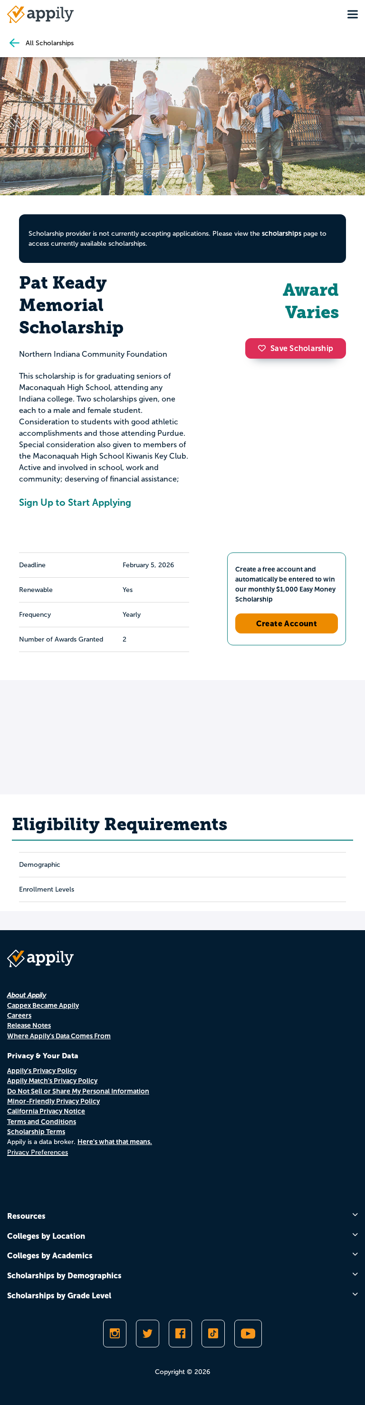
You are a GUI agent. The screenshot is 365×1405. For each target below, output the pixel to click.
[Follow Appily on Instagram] (114, 1333)
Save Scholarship (301, 348)
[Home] (40, 14)
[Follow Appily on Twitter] (147, 1333)
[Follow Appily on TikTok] (213, 1333)
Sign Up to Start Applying (75, 502)
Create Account (286, 623)
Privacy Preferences (37, 1152)
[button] (264, 348)
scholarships (281, 233)
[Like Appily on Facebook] (180, 1333)
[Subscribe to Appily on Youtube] (248, 1333)
